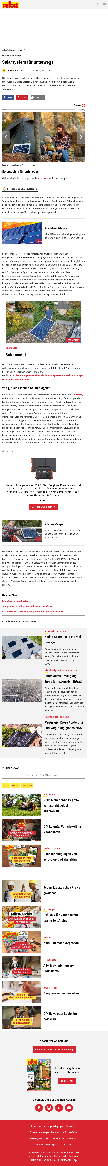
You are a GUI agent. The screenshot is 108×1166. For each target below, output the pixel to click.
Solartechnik (27, 785)
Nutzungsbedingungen (53, 1126)
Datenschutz (71, 1126)
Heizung (21, 50)
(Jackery (78, 394)
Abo (70, 1144)
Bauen (12, 50)
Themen (39, 1144)
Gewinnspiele (51, 1144)
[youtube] (69, 1108)
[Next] (81, 137)
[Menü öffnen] (104, 4)
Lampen (46, 178)
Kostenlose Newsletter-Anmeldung (54, 1049)
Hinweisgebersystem (39, 1138)
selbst (5, 50)
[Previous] (6, 137)
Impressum (36, 1126)
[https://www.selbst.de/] (10, 4)
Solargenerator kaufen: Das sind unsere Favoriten (26, 606)
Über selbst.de (57, 1138)
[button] (43, 775)
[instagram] (49, 1108)
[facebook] (39, 1108)
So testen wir (72, 1138)
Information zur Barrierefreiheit (64, 1132)
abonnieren (67, 1081)
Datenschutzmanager (39, 1132)
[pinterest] (59, 1108)
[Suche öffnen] (98, 4)
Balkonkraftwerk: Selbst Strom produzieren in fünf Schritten (32, 611)
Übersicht (77, 105)
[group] (43, 144)
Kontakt (63, 1144)
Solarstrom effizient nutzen (15, 601)
